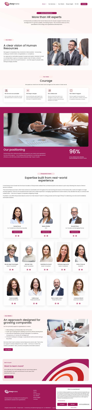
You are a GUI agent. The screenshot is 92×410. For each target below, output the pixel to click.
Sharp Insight (69, 4)
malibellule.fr (48, 407)
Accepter (62, 404)
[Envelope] (18, 236)
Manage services (61, 400)
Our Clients (61, 4)
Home (35, 390)
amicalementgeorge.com (37, 407)
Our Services (51, 4)
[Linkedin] (16, 236)
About (43, 4)
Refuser (73, 404)
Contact (84, 4)
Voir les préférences (84, 404)
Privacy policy (73, 407)
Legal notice (55, 407)
